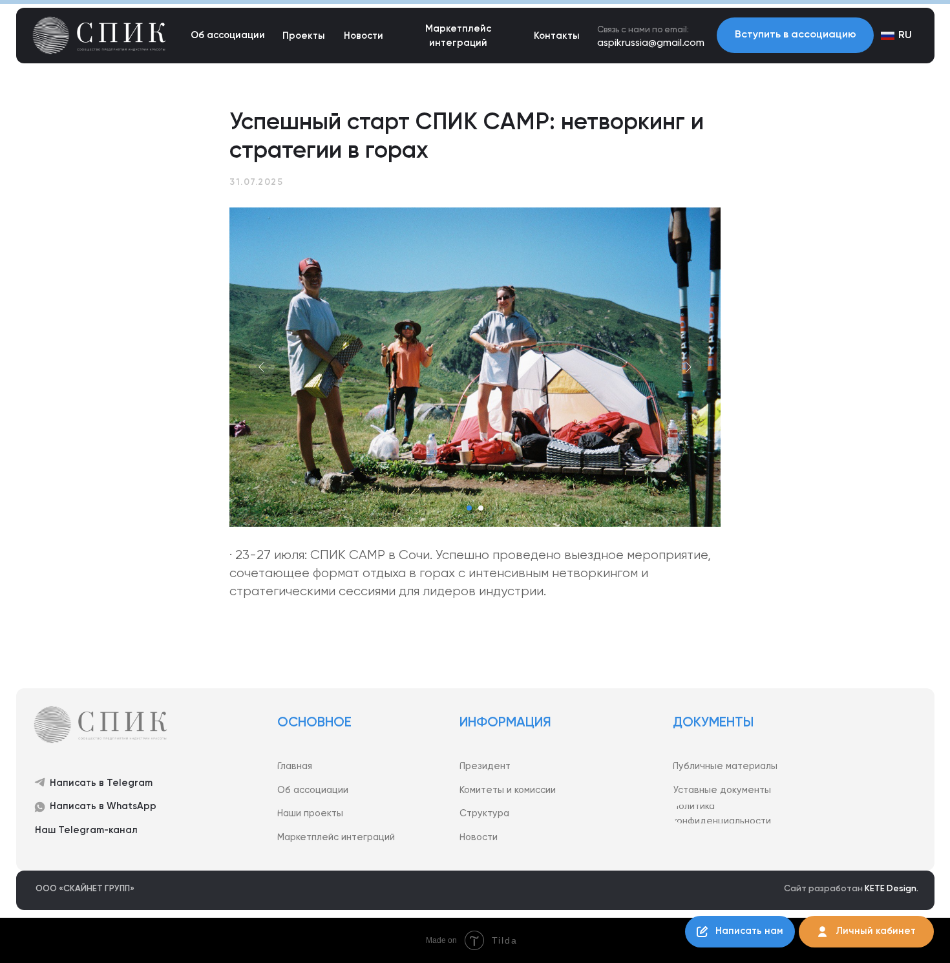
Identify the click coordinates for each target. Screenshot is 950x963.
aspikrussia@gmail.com (650, 43)
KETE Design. (891, 889)
